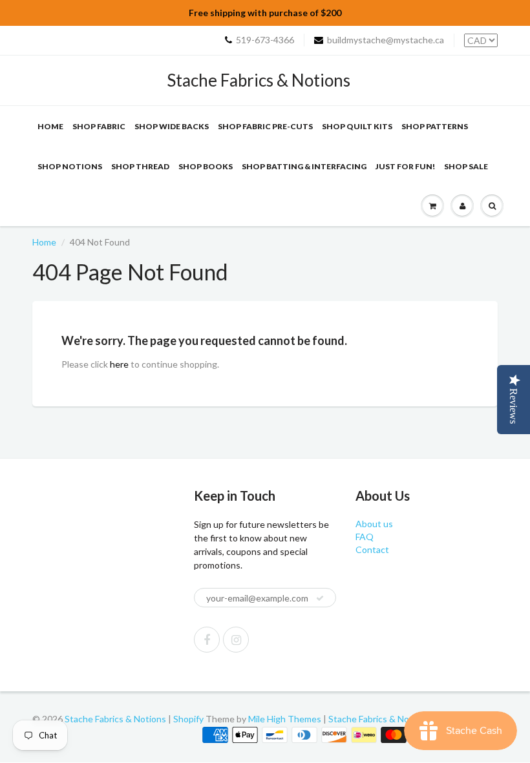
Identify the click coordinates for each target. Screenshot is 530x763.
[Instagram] (236, 640)
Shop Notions (69, 166)
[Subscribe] (319, 598)
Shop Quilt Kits (357, 126)
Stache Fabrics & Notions (258, 80)
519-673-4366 (265, 39)
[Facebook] (207, 640)
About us (374, 523)
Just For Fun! (405, 166)
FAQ (364, 536)
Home (50, 126)
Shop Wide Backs (171, 126)
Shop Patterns (434, 126)
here (119, 364)
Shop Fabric (98, 126)
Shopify (188, 718)
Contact (372, 549)
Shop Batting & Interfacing (304, 166)
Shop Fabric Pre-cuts (265, 126)
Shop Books (205, 166)
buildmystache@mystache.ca (385, 39)
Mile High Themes (284, 718)
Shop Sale (466, 166)
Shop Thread (140, 166)
